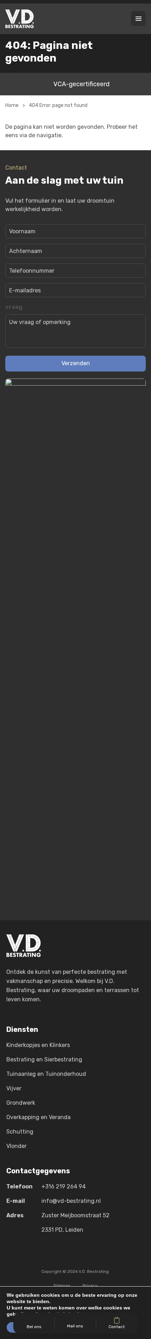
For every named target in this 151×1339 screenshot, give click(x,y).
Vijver (13, 1088)
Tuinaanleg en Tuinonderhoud (46, 1074)
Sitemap (61, 1285)
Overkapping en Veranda (38, 1117)
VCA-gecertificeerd (81, 84)
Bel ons (34, 1326)
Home (12, 105)
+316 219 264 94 (63, 1186)
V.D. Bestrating (94, 1271)
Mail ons (75, 1326)
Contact (117, 1326)
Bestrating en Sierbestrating (44, 1059)
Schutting (19, 1131)
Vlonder (16, 1146)
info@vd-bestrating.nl (71, 1201)
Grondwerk (20, 1102)
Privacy (90, 1285)
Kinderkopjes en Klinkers (38, 1045)
